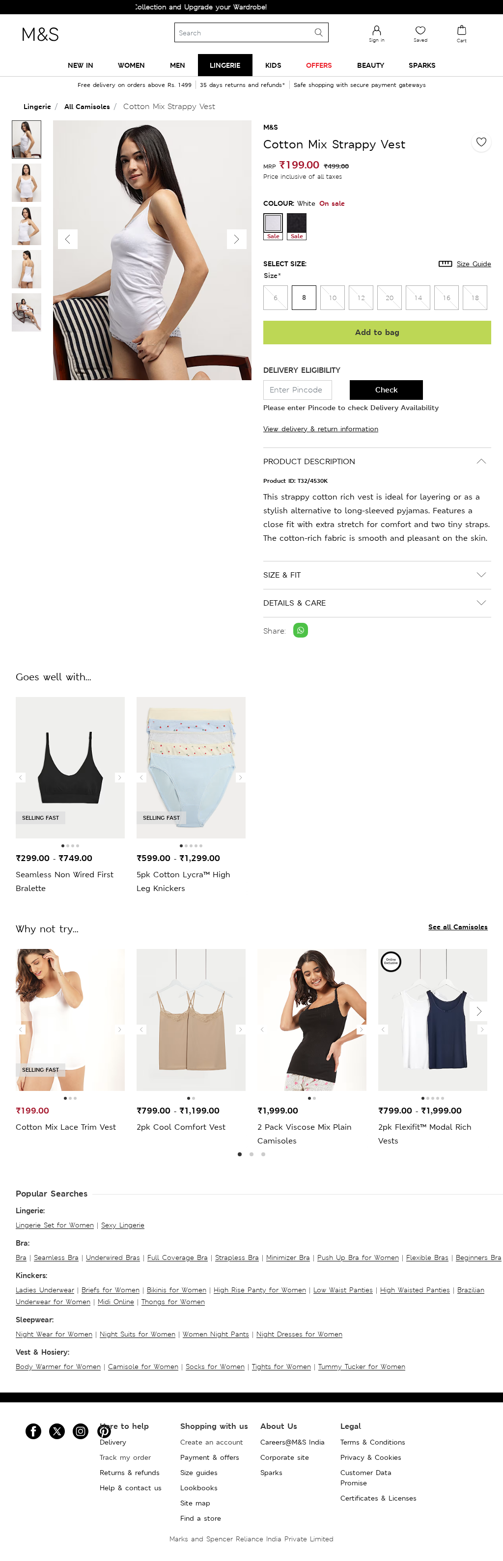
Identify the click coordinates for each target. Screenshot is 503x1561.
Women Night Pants (216, 1334)
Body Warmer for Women (58, 1366)
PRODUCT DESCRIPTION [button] (309, 461)
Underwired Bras (113, 1257)
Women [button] (131, 65)
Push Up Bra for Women (358, 1257)
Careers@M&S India (292, 1442)
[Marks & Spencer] (40, 43)
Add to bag (377, 332)
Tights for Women (281, 1366)
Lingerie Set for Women (55, 1225)
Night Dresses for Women (299, 1334)
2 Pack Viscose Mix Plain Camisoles (304, 1134)
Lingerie (37, 106)
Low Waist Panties (343, 1289)
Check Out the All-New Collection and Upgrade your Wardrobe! (140, 6)
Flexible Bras (427, 1257)
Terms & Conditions (372, 1442)
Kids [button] (273, 65)
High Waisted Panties (415, 1289)
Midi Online (116, 1301)
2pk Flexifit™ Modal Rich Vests (425, 1134)
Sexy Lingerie (122, 1225)
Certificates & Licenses (378, 1498)
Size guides (199, 1472)
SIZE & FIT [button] (282, 575)
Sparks (271, 1472)
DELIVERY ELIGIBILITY (301, 370)
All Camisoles (87, 106)
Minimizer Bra (288, 1257)
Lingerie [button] (225, 65)
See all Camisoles (458, 926)
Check (386, 390)
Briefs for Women (111, 1289)
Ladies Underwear (45, 1289)
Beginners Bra (479, 1257)
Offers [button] (319, 65)
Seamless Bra (56, 1257)
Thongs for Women (173, 1301)
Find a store (200, 1518)
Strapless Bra (237, 1257)
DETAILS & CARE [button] (294, 603)
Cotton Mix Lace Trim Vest (66, 1127)
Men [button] (177, 65)
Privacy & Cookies (370, 1457)
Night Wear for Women (54, 1334)
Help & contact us (131, 1487)
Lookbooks (199, 1487)
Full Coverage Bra (177, 1257)
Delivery (113, 1442)
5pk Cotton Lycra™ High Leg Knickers (183, 881)
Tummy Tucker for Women (361, 1366)
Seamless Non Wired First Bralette (64, 881)
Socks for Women (215, 1366)
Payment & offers (209, 1457)
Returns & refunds (130, 1472)
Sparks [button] (422, 65)
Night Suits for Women (137, 1334)
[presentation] (21, 777)
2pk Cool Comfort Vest (181, 1127)
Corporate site (284, 1457)
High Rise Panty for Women (260, 1289)
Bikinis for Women (176, 1289)
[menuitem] (81, 65)
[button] (237, 239)
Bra (21, 1257)
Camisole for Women (143, 1366)
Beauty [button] (370, 65)
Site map (195, 1503)
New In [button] (80, 65)
